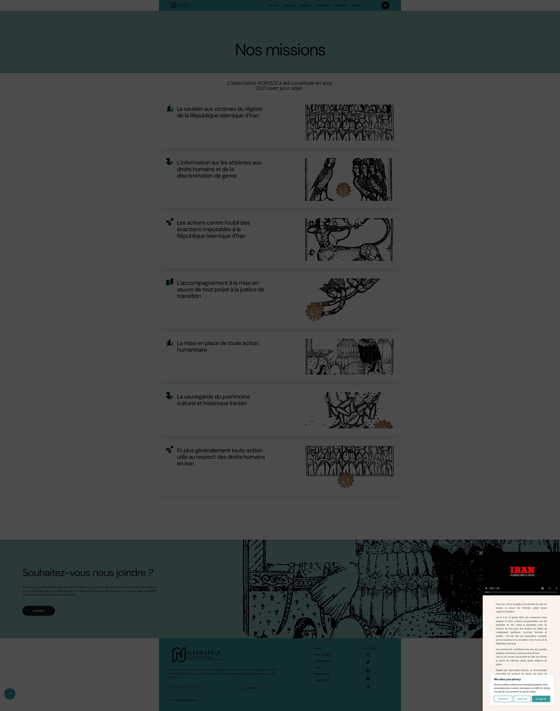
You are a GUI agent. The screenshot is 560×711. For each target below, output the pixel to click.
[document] (280, 355)
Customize (503, 699)
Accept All (541, 699)
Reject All (522, 699)
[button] (481, 553)
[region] (522, 690)
